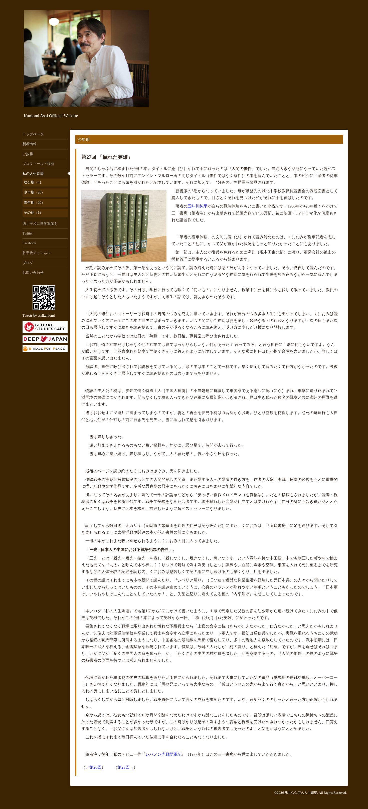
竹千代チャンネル (37, 253)
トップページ (33, 134)
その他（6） (33, 213)
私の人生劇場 (33, 173)
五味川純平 (198, 206)
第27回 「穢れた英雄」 (107, 157)
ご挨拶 (28, 154)
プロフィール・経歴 (38, 164)
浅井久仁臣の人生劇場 (301, 792)
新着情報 (30, 144)
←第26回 (93, 767)
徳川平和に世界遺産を (40, 224)
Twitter (28, 233)
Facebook (29, 243)
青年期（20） (34, 203)
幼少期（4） (33, 182)
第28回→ (125, 767)
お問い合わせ (33, 273)
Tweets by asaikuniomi (39, 315)
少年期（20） (34, 192)
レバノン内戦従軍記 (163, 754)
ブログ (28, 263)
